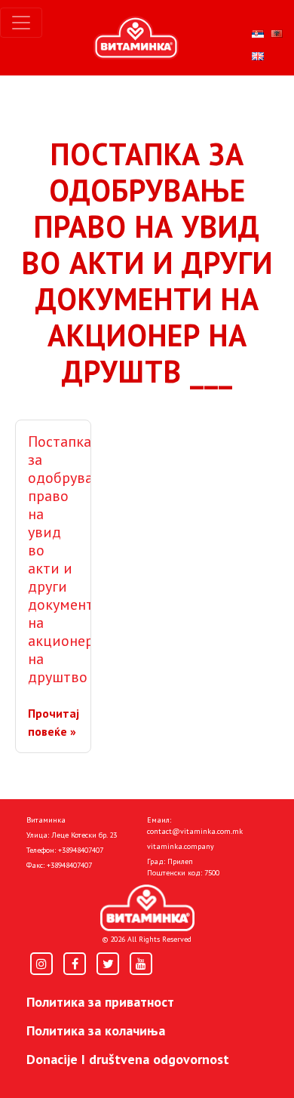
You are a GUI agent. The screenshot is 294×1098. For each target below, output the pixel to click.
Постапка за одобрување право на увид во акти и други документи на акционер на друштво (70, 559)
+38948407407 (80, 850)
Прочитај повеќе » (53, 722)
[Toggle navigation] (21, 23)
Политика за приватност (100, 1001)
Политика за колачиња (95, 1030)
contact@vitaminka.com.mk (195, 831)
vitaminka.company (180, 846)
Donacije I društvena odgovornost (127, 1059)
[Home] (147, 907)
